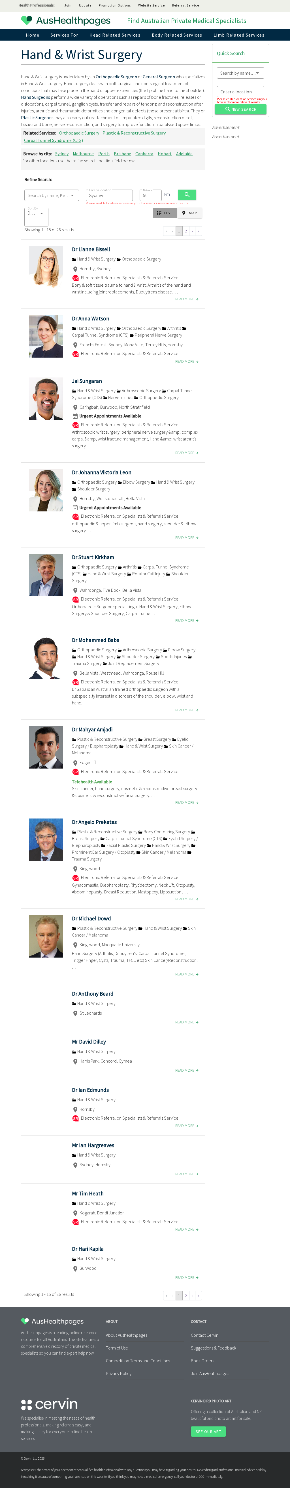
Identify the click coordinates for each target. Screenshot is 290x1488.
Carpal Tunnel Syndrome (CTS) (53, 140)
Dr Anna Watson (90, 318)
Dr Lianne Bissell (91, 249)
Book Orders (202, 1360)
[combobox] (51, 195)
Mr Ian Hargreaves (93, 1145)
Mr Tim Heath (88, 1193)
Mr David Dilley (89, 1041)
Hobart (165, 153)
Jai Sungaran (87, 380)
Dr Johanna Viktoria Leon (101, 472)
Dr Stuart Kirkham (93, 557)
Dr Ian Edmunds (90, 1089)
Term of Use (117, 1348)
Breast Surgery (157, 739)
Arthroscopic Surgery (141, 390)
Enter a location (100, 190)
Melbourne (83, 153)
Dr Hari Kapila (88, 1248)
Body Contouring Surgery (167, 831)
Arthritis (174, 328)
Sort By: (33, 208)
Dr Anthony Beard (93, 993)
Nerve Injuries (120, 397)
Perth (104, 153)
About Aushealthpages (126, 1335)
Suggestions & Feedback (213, 1348)
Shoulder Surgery (93, 489)
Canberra (144, 153)
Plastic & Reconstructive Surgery (134, 133)
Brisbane (122, 153)
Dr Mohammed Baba (96, 640)
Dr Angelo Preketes (94, 821)
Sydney (62, 153)
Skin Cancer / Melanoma (164, 852)
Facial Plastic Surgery (126, 845)
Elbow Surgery (136, 482)
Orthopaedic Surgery (79, 133)
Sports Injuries (173, 656)
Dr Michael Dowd (91, 918)
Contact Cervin (204, 1335)
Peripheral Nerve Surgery (158, 335)
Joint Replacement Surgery (133, 663)
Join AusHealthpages (210, 1373)
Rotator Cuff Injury (148, 573)
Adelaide (184, 153)
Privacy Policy (118, 1373)
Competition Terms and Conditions (138, 1360)
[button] (36, 217)
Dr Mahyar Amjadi (92, 729)
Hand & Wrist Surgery (96, 259)
